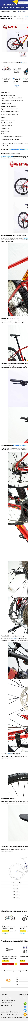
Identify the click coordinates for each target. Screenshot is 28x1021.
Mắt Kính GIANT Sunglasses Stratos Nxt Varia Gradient (9, 957)
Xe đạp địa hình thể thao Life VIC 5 (7, 79)
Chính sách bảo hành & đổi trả (8, 1000)
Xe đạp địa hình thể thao (7, 156)
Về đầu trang (25, 1014)
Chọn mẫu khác (17, 86)
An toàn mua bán (23, 998)
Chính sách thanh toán (6, 1002)
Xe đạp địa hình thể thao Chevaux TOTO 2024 (8, 927)
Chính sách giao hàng (6, 998)
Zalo (25, 1006)
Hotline (25, 1003)
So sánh (26, 17)
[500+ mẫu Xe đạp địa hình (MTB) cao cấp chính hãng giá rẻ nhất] (9, 2)
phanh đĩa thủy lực (15, 638)
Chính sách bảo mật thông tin (8, 1005)
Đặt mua (8, 964)
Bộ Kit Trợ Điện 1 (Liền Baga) (17, 79)
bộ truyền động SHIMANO (20, 445)
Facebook (25, 1010)
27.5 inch (9, 753)
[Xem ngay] (24, 62)
